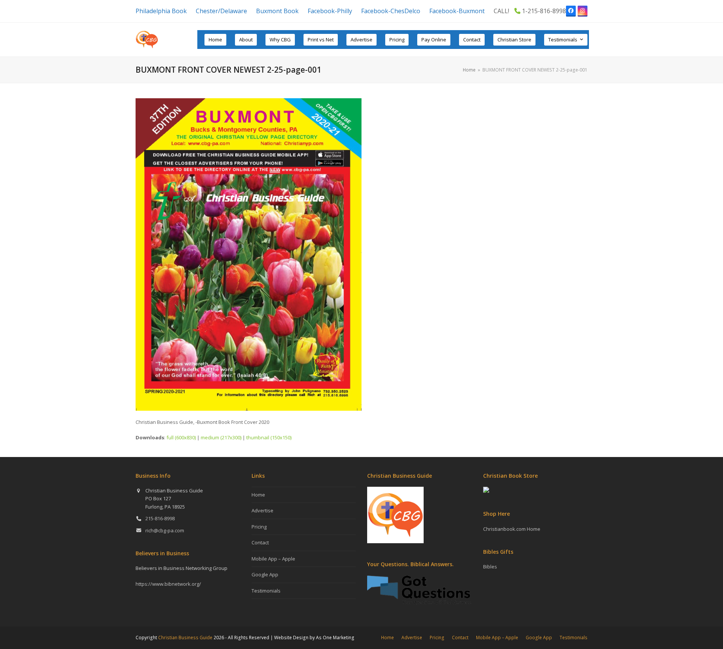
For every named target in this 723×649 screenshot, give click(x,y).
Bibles (490, 566)
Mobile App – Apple (273, 558)
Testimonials (266, 590)
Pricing (259, 526)
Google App (265, 574)
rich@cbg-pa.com (164, 530)
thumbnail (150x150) (268, 437)
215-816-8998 (160, 518)
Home (258, 494)
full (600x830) (181, 437)
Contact (260, 542)
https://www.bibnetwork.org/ (168, 583)
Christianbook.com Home (511, 529)
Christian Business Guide (185, 637)
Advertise (262, 510)
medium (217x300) (221, 437)
